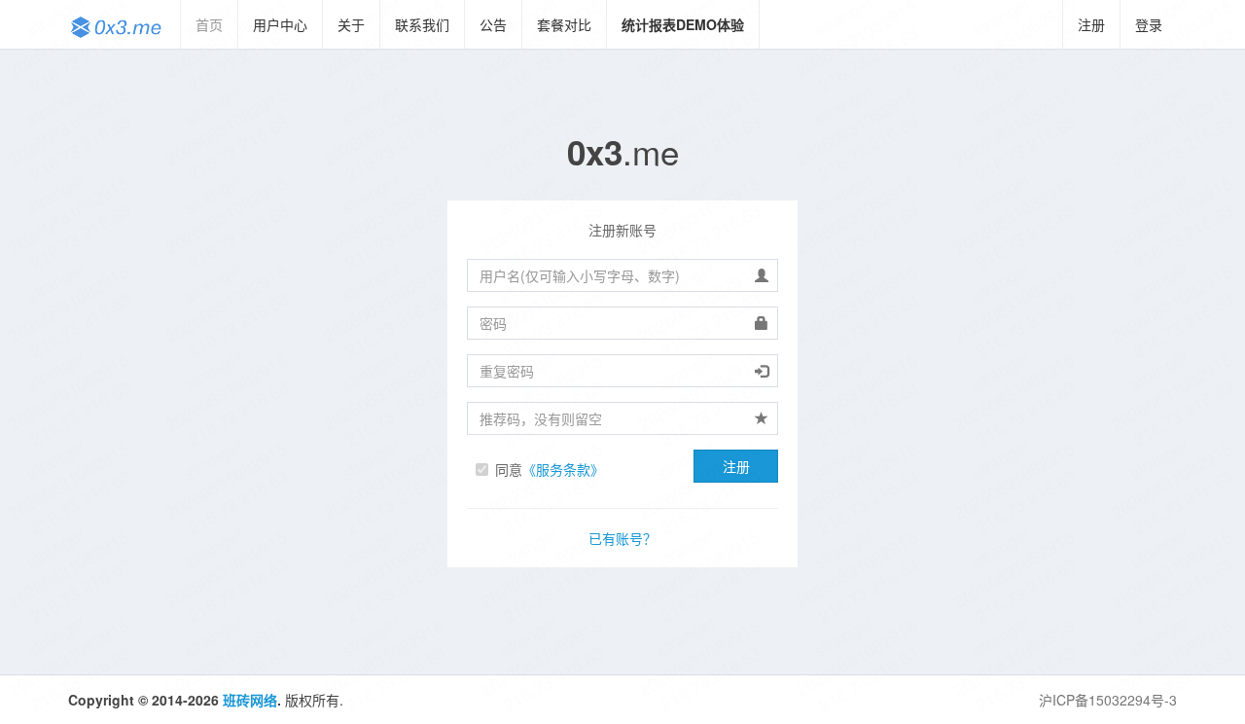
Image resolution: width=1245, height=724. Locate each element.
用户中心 (280, 24)
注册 (1091, 24)
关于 (351, 24)
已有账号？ (622, 538)
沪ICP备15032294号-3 (1108, 699)
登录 (1148, 24)
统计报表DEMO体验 (683, 24)
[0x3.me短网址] (117, 24)
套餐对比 (564, 24)
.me (623, 151)
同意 (549, 469)
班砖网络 (250, 699)
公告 (493, 24)
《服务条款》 (563, 469)
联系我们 (422, 24)
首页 (209, 24)
